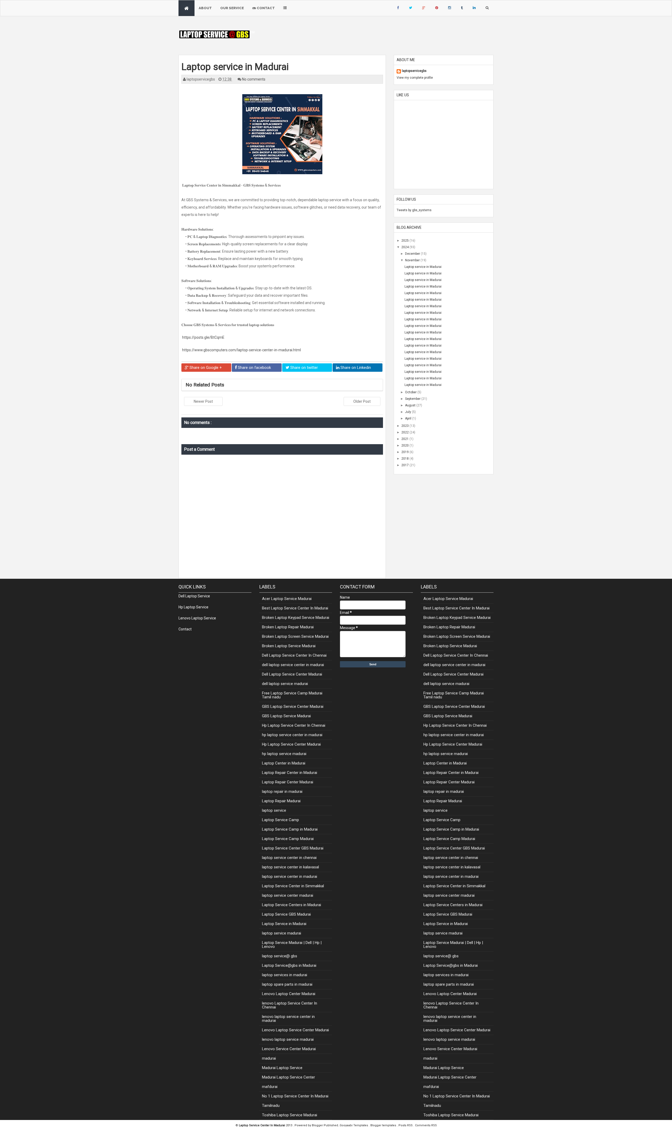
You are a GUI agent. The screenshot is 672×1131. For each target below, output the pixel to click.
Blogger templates (383, 1125)
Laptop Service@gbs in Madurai (289, 965)
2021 (405, 439)
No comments (253, 79)
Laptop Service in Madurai (284, 923)
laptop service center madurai (287, 895)
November (413, 260)
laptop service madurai (281, 933)
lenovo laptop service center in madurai (288, 1018)
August (410, 405)
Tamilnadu (271, 1105)
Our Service (232, 8)
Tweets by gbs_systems (414, 210)
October (411, 392)
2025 (405, 240)
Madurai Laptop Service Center (288, 1077)
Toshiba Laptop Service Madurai (289, 1115)
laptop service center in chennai (289, 857)
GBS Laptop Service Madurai (286, 716)
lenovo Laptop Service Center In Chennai (289, 1005)
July (408, 412)
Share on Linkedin (355, 367)
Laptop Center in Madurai (283, 763)
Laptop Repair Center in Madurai (289, 772)
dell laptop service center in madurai (293, 664)
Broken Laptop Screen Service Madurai (295, 636)
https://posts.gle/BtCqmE (202, 337)
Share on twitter (303, 367)
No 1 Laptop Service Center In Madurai (295, 1096)
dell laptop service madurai (285, 683)
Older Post (362, 401)
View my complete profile (415, 77)
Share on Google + (205, 367)
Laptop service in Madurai (423, 267)
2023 (405, 426)
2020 (405, 445)
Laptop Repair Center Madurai (287, 782)
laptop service (274, 810)
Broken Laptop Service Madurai (289, 646)
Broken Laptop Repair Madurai (288, 627)
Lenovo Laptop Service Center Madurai (295, 1030)
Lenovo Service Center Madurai (289, 1049)
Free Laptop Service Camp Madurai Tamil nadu (292, 695)
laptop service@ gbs (279, 956)
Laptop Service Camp (280, 819)
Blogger (318, 1125)
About (205, 8)
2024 (405, 247)
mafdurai (269, 1086)
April (408, 418)
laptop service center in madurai (289, 876)
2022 (405, 432)
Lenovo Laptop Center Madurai (288, 993)
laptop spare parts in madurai (287, 984)
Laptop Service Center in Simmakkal (293, 886)
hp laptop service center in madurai (292, 734)
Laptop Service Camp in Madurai (290, 829)
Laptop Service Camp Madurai (288, 838)
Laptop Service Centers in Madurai (291, 904)
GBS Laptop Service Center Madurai (292, 706)
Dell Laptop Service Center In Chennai (294, 655)
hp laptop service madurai (284, 753)
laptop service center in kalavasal (290, 867)
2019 (405, 452)
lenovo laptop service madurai (288, 1039)
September (413, 399)
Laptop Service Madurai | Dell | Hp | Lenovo (292, 944)
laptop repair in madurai (282, 791)
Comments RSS (426, 1125)
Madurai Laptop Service (282, 1067)
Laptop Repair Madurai (281, 801)
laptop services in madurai (284, 975)
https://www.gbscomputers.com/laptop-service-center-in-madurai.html (241, 350)
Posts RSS (405, 1125)
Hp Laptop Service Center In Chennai (293, 725)
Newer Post (203, 401)
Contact (265, 8)
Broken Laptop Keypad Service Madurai (295, 617)
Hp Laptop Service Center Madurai (291, 744)
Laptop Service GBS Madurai (286, 914)
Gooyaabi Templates (354, 1125)
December (413, 254)
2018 (405, 458)
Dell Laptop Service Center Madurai (292, 674)
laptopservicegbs (414, 71)
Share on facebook (254, 367)
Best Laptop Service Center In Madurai (295, 608)
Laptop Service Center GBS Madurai (292, 848)
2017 (405, 465)
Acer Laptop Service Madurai (287, 598)
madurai (269, 1058)
